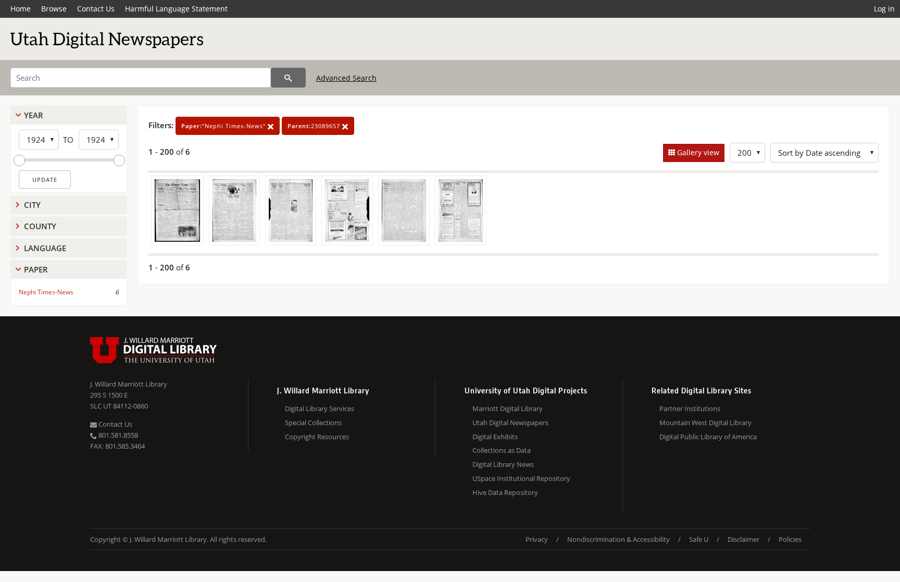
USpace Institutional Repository (521, 478)
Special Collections (313, 422)
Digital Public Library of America (708, 436)
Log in (884, 9)
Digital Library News (503, 464)
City (32, 205)
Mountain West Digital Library (705, 422)
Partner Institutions (689, 408)
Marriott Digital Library (507, 408)
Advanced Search (346, 78)
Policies (790, 539)
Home (20, 9)
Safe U (698, 539)
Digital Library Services (319, 408)
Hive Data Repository (505, 492)
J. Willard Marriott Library (128, 384)
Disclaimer (743, 539)
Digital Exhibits (495, 436)
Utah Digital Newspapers (510, 422)
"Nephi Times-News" (224, 126)
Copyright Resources (317, 436)
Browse (54, 9)
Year (33, 115)
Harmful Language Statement (176, 9)
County (40, 226)
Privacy (537, 539)
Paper (36, 269)
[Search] (288, 78)
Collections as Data (501, 450)
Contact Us (96, 9)
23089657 (315, 126)
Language (45, 248)
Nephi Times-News (46, 292)
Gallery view (697, 152)
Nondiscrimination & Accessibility (618, 539)
